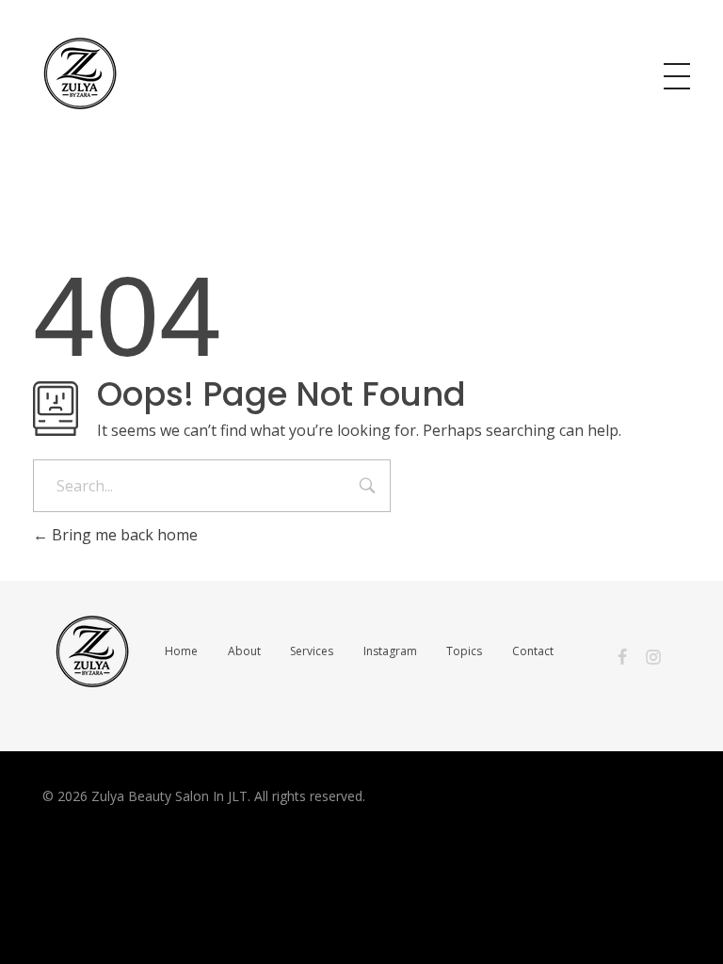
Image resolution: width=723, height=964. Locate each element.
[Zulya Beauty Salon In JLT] (80, 73)
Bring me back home (123, 534)
